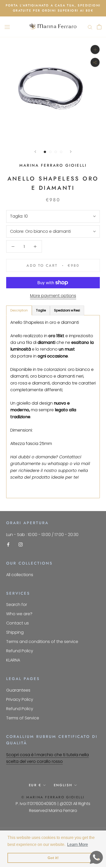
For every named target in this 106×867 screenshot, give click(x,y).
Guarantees (18, 690)
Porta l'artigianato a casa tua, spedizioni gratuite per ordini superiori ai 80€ (53, 8)
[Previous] (35, 151)
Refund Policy (19, 651)
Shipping (15, 632)
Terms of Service (22, 718)
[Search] (90, 27)
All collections (19, 575)
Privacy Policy (19, 699)
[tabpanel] (53, 406)
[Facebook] (8, 544)
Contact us (17, 623)
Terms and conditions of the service (42, 642)
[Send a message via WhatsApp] (96, 857)
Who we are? (19, 614)
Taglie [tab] (41, 310)
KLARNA (13, 660)
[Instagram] (21, 544)
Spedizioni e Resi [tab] (67, 310)
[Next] (71, 151)
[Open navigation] (7, 27)
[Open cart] (99, 26)
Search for (16, 604)
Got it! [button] (53, 858)
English (63, 785)
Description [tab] (19, 310)
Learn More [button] (77, 844)
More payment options (53, 296)
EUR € (35, 785)
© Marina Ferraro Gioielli (53, 797)
